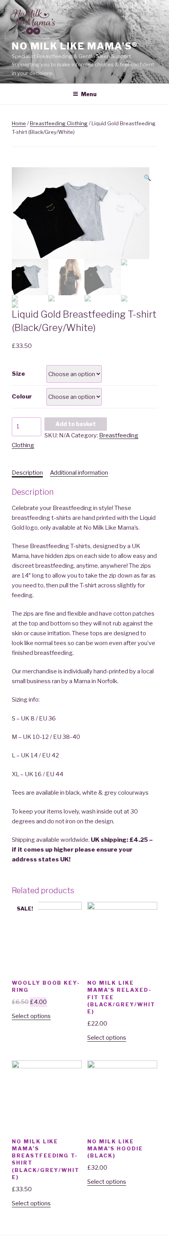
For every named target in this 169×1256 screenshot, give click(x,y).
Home (19, 123)
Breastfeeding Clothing (59, 123)
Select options (31, 1016)
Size (18, 373)
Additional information (79, 472)
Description (27, 472)
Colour (22, 396)
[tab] (27, 473)
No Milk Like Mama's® (75, 46)
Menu (89, 94)
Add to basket (75, 423)
